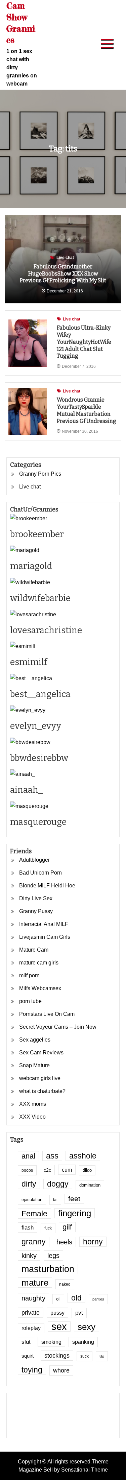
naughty (33, 1298)
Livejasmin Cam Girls (44, 937)
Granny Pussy (36, 911)
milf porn (29, 975)
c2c (47, 1170)
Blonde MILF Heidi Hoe (47, 885)
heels (64, 1242)
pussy (57, 1313)
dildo (87, 1170)
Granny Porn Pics (40, 474)
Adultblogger (34, 860)
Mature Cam (33, 950)
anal (28, 1156)
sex (59, 1326)
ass (52, 1155)
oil (58, 1299)
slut (26, 1342)
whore (61, 1370)
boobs (27, 1170)
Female (34, 1213)
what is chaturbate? (42, 1091)
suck (84, 1356)
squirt (28, 1356)
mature (35, 1283)
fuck (48, 1228)
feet (74, 1198)
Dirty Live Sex (35, 898)
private (31, 1312)
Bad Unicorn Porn (40, 873)
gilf (67, 1227)
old (76, 1297)
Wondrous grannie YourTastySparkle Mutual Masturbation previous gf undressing (86, 410)
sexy (86, 1327)
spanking (83, 1342)
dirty (29, 1183)
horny (93, 1241)
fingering (74, 1213)
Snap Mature (34, 1065)
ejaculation (32, 1199)
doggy (58, 1183)
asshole (82, 1155)
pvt (79, 1313)
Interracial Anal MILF (43, 924)
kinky (29, 1255)
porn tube (30, 1001)
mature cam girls (38, 962)
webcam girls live (39, 1078)
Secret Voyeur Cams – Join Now (57, 1027)
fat (55, 1199)
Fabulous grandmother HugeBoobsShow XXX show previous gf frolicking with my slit (63, 273)
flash (28, 1227)
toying (32, 1369)
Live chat (65, 258)
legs (53, 1255)
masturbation (48, 1269)
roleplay (31, 1328)
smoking (51, 1342)
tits (101, 1356)
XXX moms (32, 1104)
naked (65, 1284)
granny (34, 1242)
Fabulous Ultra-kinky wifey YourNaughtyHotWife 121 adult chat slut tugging (84, 342)
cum (67, 1170)
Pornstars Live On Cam (47, 1014)
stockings (57, 1355)
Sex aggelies (34, 1040)
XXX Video (32, 1117)
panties (98, 1299)
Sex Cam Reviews (41, 1052)
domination (89, 1185)
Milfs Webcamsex (40, 988)
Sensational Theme (84, 1470)
